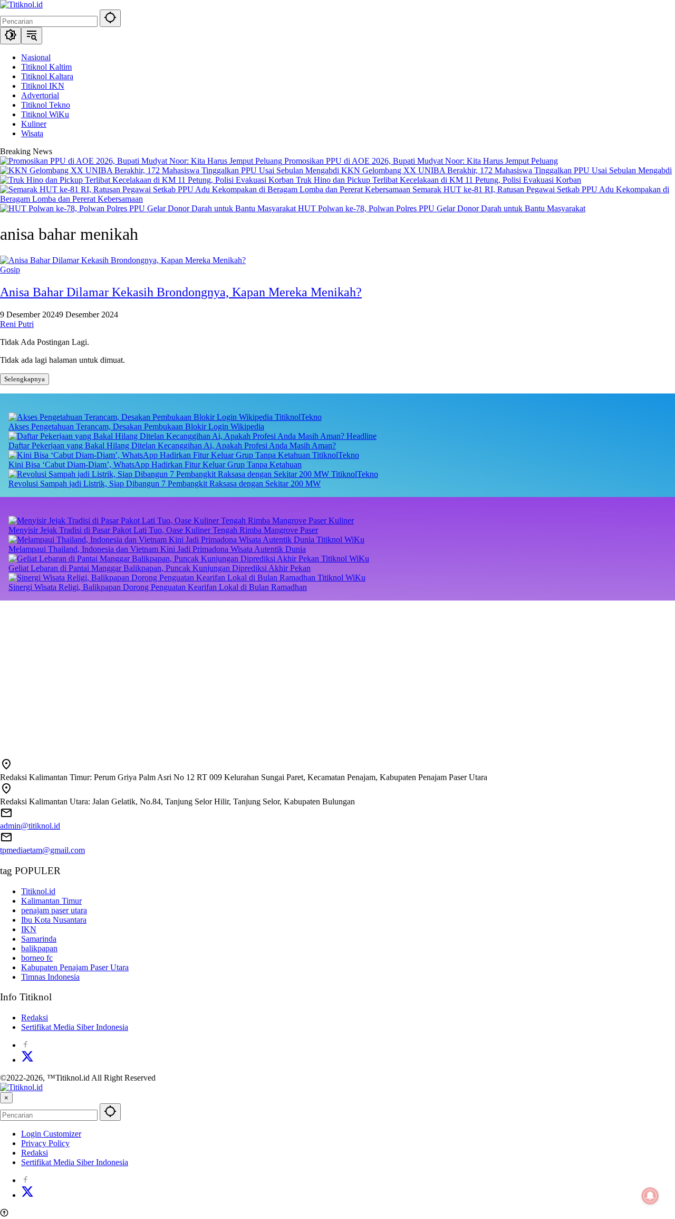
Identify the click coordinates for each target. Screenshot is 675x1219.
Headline (361, 436)
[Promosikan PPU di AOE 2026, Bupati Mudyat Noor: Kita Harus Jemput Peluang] (142, 160)
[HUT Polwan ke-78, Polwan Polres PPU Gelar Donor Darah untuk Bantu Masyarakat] (149, 208)
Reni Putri (17, 324)
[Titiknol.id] (21, 4)
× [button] (6, 1098)
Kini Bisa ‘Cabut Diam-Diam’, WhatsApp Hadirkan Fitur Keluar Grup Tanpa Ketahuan (155, 464)
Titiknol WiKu (340, 539)
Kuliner (341, 520)
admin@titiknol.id (30, 825)
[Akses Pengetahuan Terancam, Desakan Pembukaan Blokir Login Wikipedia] (141, 416)
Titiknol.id (38, 891)
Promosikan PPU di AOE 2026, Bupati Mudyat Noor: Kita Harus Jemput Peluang (421, 160)
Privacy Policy (45, 1143)
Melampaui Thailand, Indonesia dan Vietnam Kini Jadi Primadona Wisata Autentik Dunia (157, 549)
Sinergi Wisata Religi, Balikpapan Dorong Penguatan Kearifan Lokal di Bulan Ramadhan (157, 587)
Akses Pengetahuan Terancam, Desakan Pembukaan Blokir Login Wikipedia (136, 426)
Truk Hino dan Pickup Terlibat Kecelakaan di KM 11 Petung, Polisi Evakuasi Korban (438, 179)
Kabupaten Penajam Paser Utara (75, 967)
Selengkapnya (24, 379)
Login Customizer (51, 1133)
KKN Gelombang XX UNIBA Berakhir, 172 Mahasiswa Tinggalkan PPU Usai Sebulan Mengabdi (506, 170)
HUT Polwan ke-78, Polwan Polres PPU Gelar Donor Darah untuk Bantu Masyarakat (441, 208)
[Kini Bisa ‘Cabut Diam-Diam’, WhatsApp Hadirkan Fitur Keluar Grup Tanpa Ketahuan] (160, 455)
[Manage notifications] (650, 1195)
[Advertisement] (316, 674)
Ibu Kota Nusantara (53, 919)
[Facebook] (25, 1044)
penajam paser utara (54, 910)
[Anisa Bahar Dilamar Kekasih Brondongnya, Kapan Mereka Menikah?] (123, 260)
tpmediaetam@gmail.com (42, 850)
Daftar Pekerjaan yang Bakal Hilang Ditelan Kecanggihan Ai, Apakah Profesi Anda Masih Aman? (172, 445)
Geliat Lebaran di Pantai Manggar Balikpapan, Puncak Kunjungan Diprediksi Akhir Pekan (159, 568)
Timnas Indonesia (50, 976)
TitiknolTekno (298, 416)
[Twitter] (27, 1059)
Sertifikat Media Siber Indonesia (74, 1027)
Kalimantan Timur (51, 900)
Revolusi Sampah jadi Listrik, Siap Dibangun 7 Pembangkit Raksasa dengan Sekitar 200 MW (164, 483)
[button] (110, 18)
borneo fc (37, 957)
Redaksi (34, 1017)
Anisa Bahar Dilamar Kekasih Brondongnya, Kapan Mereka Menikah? (181, 292)
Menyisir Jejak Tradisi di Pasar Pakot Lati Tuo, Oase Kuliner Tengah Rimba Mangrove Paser (163, 530)
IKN (28, 929)
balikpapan (39, 948)
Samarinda (38, 938)
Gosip (10, 269)
